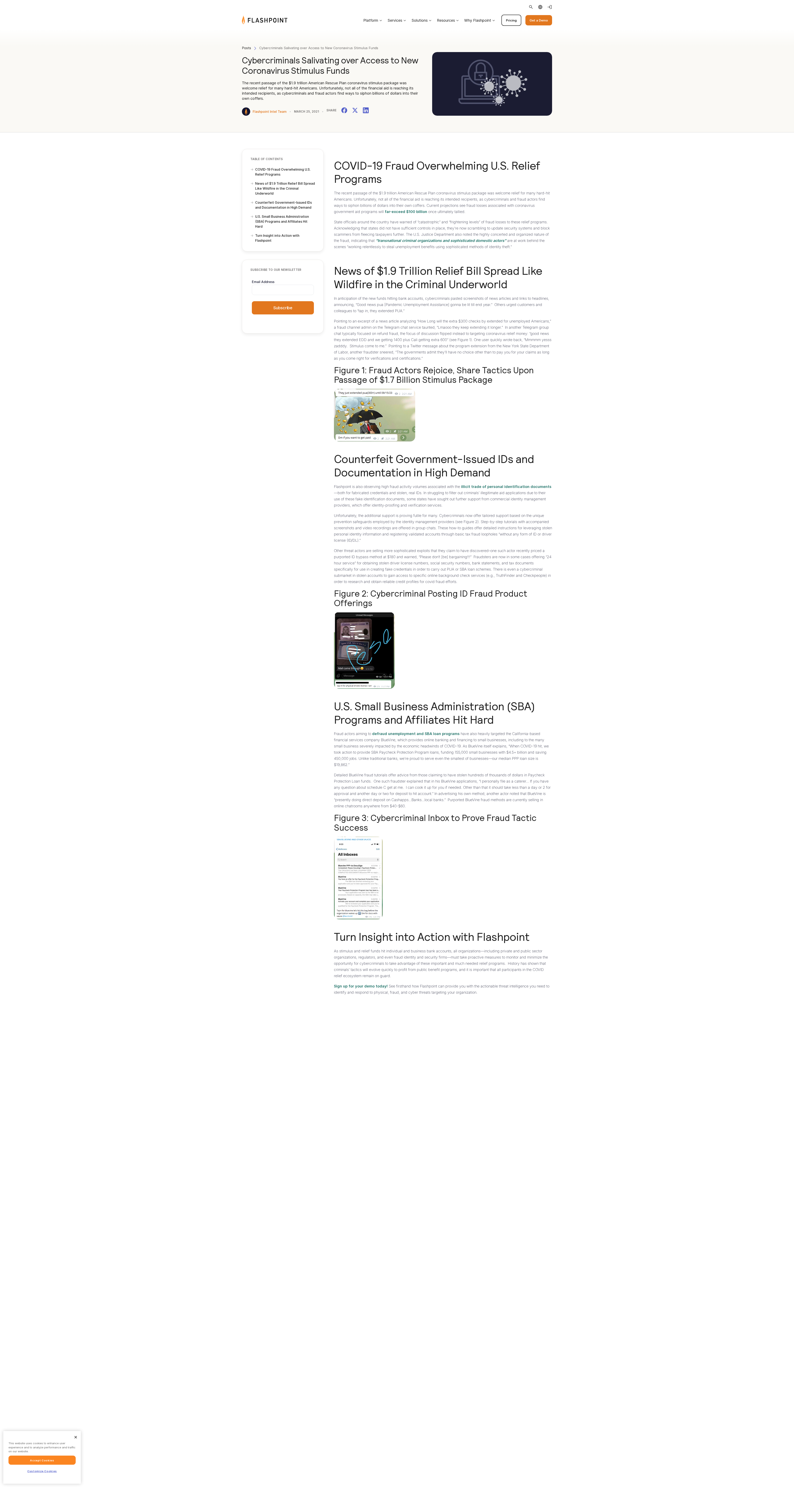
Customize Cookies (42, 1471)
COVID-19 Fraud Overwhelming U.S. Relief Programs (283, 171)
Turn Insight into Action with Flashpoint (277, 238)
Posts (246, 48)
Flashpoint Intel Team (270, 111)
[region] (42, 1457)
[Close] (75, 1437)
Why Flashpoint (477, 20)
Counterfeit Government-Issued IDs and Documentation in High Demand (283, 204)
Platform (370, 20)
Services (394, 20)
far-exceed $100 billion (406, 211)
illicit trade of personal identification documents (506, 486)
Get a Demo (539, 20)
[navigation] (419, 20)
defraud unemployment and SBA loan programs (416, 734)
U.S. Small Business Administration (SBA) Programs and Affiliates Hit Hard (282, 221)
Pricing (511, 20)
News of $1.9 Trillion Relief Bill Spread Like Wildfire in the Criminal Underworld (285, 188)
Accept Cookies (42, 1460)
